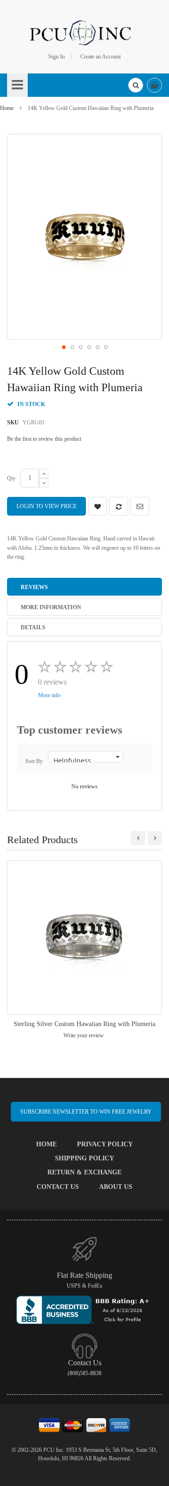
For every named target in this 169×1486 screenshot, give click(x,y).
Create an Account (100, 56)
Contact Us (58, 1186)
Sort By (34, 761)
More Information (51, 607)
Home (7, 108)
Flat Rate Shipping (84, 1275)
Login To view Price (46, 506)
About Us (115, 1186)
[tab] (84, 587)
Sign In (56, 56)
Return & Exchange (84, 1172)
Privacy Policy (105, 1144)
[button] (63, 347)
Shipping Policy (84, 1158)
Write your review (83, 1035)
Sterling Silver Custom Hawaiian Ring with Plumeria (84, 1023)
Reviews (34, 587)
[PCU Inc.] (84, 32)
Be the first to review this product (44, 439)
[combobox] (135, 85)
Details (33, 627)
